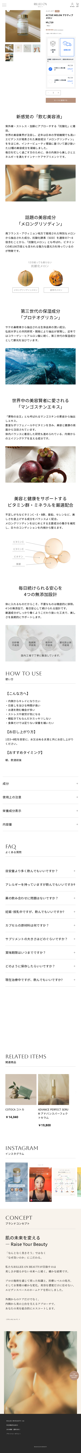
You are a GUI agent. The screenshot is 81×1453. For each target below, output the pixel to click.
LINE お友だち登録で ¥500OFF (74, 1375)
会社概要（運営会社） (13, 1429)
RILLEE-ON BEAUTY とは (15, 1421)
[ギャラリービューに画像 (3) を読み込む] (27, 48)
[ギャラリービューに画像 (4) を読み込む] (36, 48)
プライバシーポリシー (13, 1434)
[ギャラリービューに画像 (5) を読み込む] (9, 57)
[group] (20, 1102)
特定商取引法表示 (12, 1425)
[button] (5, 1182)
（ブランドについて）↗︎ (12, 1319)
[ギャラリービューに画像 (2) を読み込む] (18, 48)
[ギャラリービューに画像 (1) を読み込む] (9, 48)
